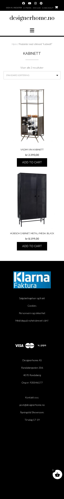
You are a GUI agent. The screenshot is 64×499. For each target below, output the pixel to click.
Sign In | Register (14, 8)
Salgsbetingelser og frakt (32, 298)
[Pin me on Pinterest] (41, 3)
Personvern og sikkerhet (32, 313)
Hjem (14, 44)
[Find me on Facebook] (23, 3)
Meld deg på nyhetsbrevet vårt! (32, 320)
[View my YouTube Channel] (29, 3)
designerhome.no (32, 18)
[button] (32, 30)
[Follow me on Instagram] (35, 3)
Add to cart (32, 162)
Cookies (32, 305)
